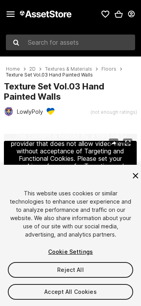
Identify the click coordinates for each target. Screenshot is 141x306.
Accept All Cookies (70, 291)
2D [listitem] (32, 69)
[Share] (113, 143)
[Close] (135, 175)
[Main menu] (10, 14)
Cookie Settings (70, 251)
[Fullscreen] (127, 143)
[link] (105, 14)
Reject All (70, 269)
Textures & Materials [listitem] (68, 69)
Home (13, 69)
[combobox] (70, 42)
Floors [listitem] (108, 69)
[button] (118, 14)
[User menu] (131, 14)
